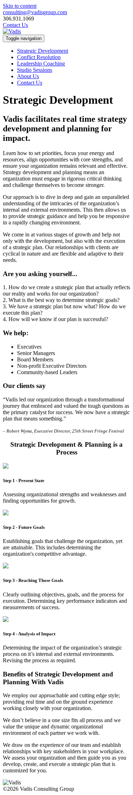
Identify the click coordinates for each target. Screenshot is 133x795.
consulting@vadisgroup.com (35, 12)
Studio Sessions (34, 70)
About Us (28, 76)
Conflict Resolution (39, 57)
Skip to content (20, 6)
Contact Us (15, 25)
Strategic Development (42, 51)
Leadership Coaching (41, 64)
